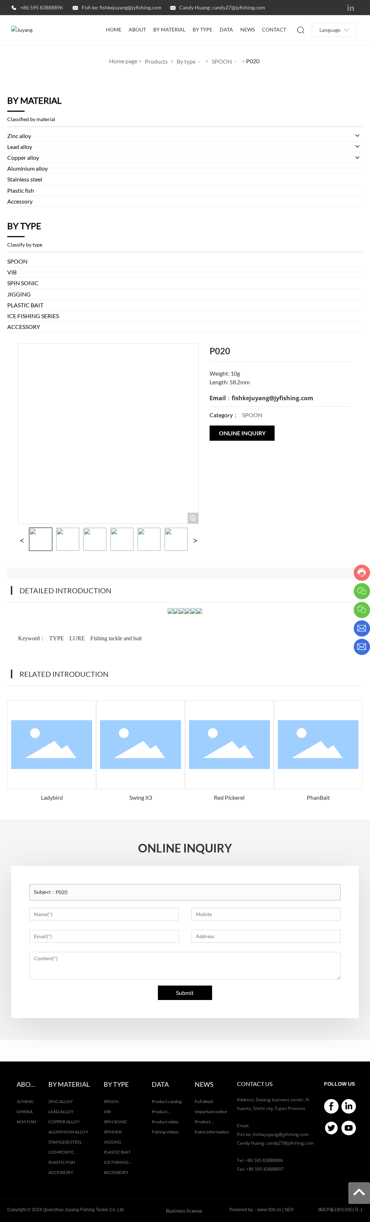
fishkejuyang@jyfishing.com (272, 398)
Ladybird (52, 797)
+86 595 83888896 (41, 7)
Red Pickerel (229, 797)
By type (186, 61)
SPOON (222, 61)
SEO (288, 1209)
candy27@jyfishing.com (290, 1143)
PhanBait (318, 797)
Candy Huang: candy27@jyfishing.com (222, 7)
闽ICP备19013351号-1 (340, 1209)
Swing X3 (140, 797)
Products (156, 61)
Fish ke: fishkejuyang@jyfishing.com (122, 7)
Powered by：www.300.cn (255, 1209)
